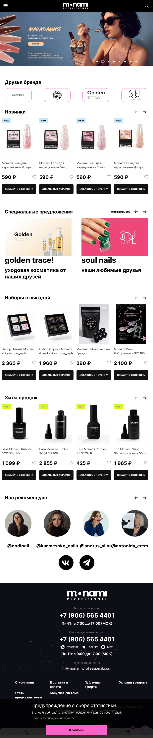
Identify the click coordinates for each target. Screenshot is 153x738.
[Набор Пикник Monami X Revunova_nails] (19, 324)
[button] (97, 61)
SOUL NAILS (98, 260)
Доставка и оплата (59, 684)
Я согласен (76, 730)
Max (110, 647)
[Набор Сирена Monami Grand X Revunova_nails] (56, 324)
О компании (24, 682)
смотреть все (120, 211)
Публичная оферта (92, 684)
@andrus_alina (96, 545)
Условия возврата (133, 682)
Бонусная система (64, 692)
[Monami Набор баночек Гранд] (93, 324)
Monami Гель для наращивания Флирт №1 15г (128, 167)
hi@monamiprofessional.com (86, 668)
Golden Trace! (29, 260)
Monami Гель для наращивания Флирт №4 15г (16, 167)
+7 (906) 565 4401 (87, 615)
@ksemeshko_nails (57, 545)
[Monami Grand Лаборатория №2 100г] (131, 324)
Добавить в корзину (19, 188)
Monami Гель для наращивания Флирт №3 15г (54, 167)
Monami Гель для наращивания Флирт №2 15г (91, 167)
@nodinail (18, 545)
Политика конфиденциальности (52, 718)
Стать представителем (28, 694)
